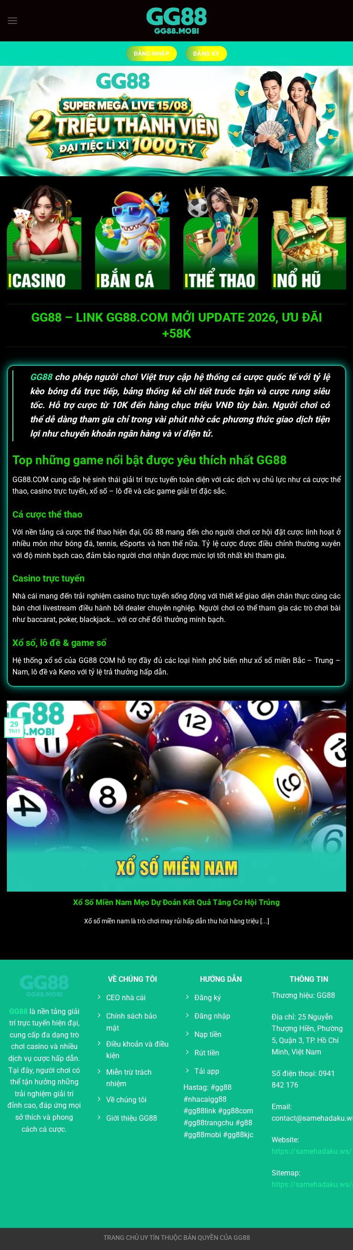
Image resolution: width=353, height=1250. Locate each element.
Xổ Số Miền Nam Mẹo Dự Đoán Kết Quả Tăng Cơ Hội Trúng (176, 902)
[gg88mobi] (176, 21)
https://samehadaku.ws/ (312, 1151)
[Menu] (12, 20)
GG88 (41, 377)
